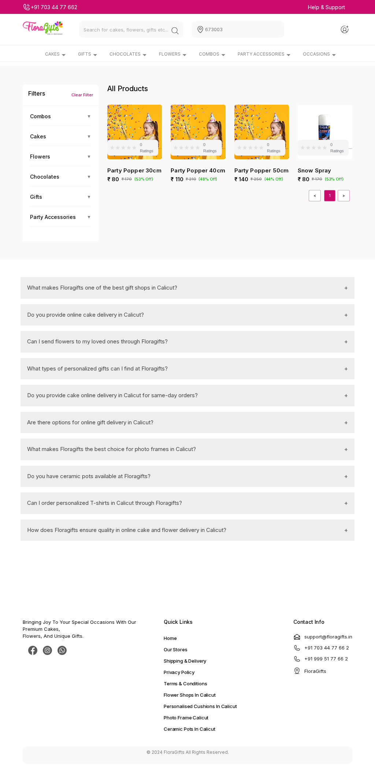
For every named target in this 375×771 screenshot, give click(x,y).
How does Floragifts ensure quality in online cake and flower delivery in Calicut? (126, 529)
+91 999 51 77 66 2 (326, 659)
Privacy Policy (179, 672)
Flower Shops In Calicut (190, 695)
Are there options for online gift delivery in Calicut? (90, 422)
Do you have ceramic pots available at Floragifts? (89, 476)
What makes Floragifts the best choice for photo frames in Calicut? (111, 449)
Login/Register (346, 29)
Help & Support (326, 7)
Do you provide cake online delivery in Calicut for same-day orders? (112, 395)
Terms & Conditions (185, 683)
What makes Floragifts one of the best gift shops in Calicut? (102, 287)
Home (170, 638)
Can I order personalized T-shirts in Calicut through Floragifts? (104, 502)
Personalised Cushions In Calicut (200, 706)
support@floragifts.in (328, 637)
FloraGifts (315, 671)
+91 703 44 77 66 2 (326, 648)
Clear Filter (82, 94)
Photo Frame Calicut (186, 717)
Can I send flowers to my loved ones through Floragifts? (97, 341)
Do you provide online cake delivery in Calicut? (85, 314)
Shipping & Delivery (185, 661)
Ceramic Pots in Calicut (189, 729)
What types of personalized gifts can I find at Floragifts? (97, 368)
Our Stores (176, 649)
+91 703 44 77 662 (54, 7)
